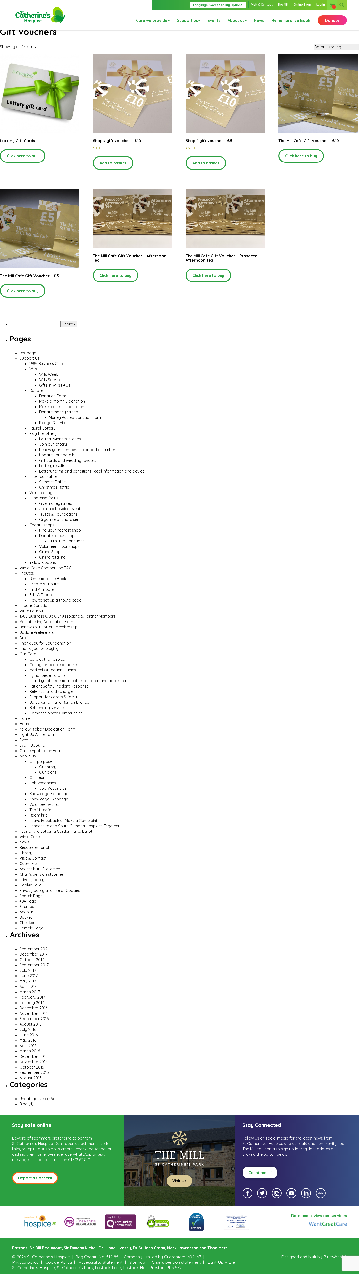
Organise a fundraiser (59, 519)
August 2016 (30, 1024)
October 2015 (32, 1067)
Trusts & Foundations (58, 514)
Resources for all (35, 847)
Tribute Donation (35, 605)
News (259, 20)
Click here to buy (23, 155)
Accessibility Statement (41, 868)
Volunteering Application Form (47, 621)
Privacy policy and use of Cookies (50, 890)
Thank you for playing (39, 648)
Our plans (48, 772)
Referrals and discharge (51, 691)
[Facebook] (247, 1193)
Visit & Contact (262, 4)
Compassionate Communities (56, 713)
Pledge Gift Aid (52, 422)
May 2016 (28, 1040)
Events (214, 20)
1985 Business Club (46, 363)
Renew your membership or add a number (77, 449)
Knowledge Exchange (48, 793)
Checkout (28, 922)
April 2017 (28, 986)
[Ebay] (321, 1193)
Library (26, 852)
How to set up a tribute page (55, 600)
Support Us (30, 358)
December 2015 (34, 1056)
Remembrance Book (290, 20)
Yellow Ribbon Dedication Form (47, 729)
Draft (24, 637)
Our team (38, 777)
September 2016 (34, 1018)
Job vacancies (42, 782)
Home (25, 718)
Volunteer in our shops (59, 546)
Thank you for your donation (45, 643)
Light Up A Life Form (37, 734)
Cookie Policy (31, 885)
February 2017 (32, 997)
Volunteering (40, 492)
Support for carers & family (53, 696)
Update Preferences (37, 632)
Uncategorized (33, 1098)
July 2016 (28, 1029)
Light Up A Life (221, 1262)
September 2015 (34, 1072)
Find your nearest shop (60, 530)
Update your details (57, 455)
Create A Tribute (44, 584)
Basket (26, 917)
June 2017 (29, 975)
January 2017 (32, 1002)
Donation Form (52, 395)
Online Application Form (41, 750)
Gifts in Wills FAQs (55, 385)
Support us (187, 20)
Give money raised (55, 503)
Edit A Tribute (41, 594)
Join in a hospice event (59, 508)
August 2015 (31, 1077)
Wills (33, 369)
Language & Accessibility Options (217, 5)
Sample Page (31, 928)
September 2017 (34, 964)
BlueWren (332, 1256)
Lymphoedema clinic (47, 675)
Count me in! (260, 1172)
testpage (28, 352)
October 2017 (32, 959)
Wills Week (48, 374)
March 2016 (30, 1050)
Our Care (28, 653)
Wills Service (50, 379)
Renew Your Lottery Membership (49, 627)
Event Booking (32, 745)
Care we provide (151, 20)
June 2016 (29, 1034)
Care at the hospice (47, 659)
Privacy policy (32, 879)
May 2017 (28, 981)
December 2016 (33, 1007)
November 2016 (33, 1013)
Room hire (38, 815)
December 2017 (33, 954)
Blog (24, 1103)
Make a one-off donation (61, 406)
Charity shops (41, 524)
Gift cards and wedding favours (67, 460)
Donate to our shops (57, 535)
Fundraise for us (43, 498)
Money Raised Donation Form (75, 417)
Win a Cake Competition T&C (46, 567)
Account (27, 911)
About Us (28, 756)
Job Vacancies (52, 788)
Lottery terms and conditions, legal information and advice (92, 471)
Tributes (27, 573)
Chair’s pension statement (43, 874)
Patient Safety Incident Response (59, 686)
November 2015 (34, 1061)
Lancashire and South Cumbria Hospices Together (74, 825)
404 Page (28, 901)
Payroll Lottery (42, 428)
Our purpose (40, 761)
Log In (320, 4)
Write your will (32, 610)
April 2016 (28, 1045)
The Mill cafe (40, 809)
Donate (332, 20)
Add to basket (113, 163)
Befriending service (46, 707)
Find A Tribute (41, 589)
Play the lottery (43, 433)
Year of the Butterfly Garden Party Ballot (56, 831)
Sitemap (27, 906)
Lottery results (52, 465)
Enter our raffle (43, 476)
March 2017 (30, 991)
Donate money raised (58, 412)
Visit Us (179, 1180)
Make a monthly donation (62, 401)
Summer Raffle (52, 481)
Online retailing (52, 557)
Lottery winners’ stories (60, 438)
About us (236, 20)
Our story (47, 766)
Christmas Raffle (54, 487)
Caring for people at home (53, 664)
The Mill (283, 4)
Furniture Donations (66, 541)
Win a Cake (30, 836)
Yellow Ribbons (42, 562)
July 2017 (28, 970)
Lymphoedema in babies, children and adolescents (85, 680)
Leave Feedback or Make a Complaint (63, 820)
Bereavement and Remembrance (59, 702)
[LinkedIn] (306, 1193)
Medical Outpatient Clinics (52, 670)
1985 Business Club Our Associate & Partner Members (68, 616)
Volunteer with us (44, 804)
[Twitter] (262, 1193)
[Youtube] (291, 1193)
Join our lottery (53, 444)
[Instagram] (277, 1193)
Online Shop (302, 4)
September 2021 (34, 948)
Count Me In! (30, 863)
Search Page (31, 895)
